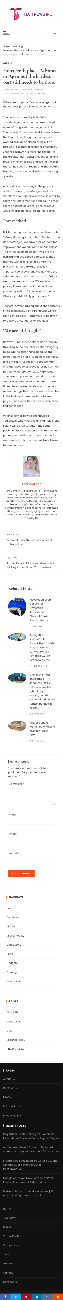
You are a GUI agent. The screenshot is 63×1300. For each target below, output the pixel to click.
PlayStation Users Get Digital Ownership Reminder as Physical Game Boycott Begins (31, 1136)
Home (10, 908)
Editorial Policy (15, 1040)
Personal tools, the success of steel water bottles (29, 542)
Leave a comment (38, 94)
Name (13, 814)
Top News (12, 917)
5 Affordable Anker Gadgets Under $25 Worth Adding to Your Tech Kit (28, 1194)
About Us (12, 1012)
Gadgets (12, 963)
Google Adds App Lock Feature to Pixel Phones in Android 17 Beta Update (28, 1180)
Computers (13, 945)
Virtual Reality (15, 935)
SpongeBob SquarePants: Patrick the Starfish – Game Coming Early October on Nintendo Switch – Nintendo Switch (41, 647)
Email (13, 834)
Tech (9, 954)
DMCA (10, 1030)
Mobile (10, 926)
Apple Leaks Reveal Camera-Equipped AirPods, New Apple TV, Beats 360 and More (31, 1149)
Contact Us (13, 981)
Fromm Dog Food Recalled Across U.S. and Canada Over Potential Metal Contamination (30, 1165)
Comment (16, 784)
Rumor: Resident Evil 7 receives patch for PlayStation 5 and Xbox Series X (30, 565)
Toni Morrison (16, 94)
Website (14, 853)
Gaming (7, 63)
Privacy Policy (15, 1049)
